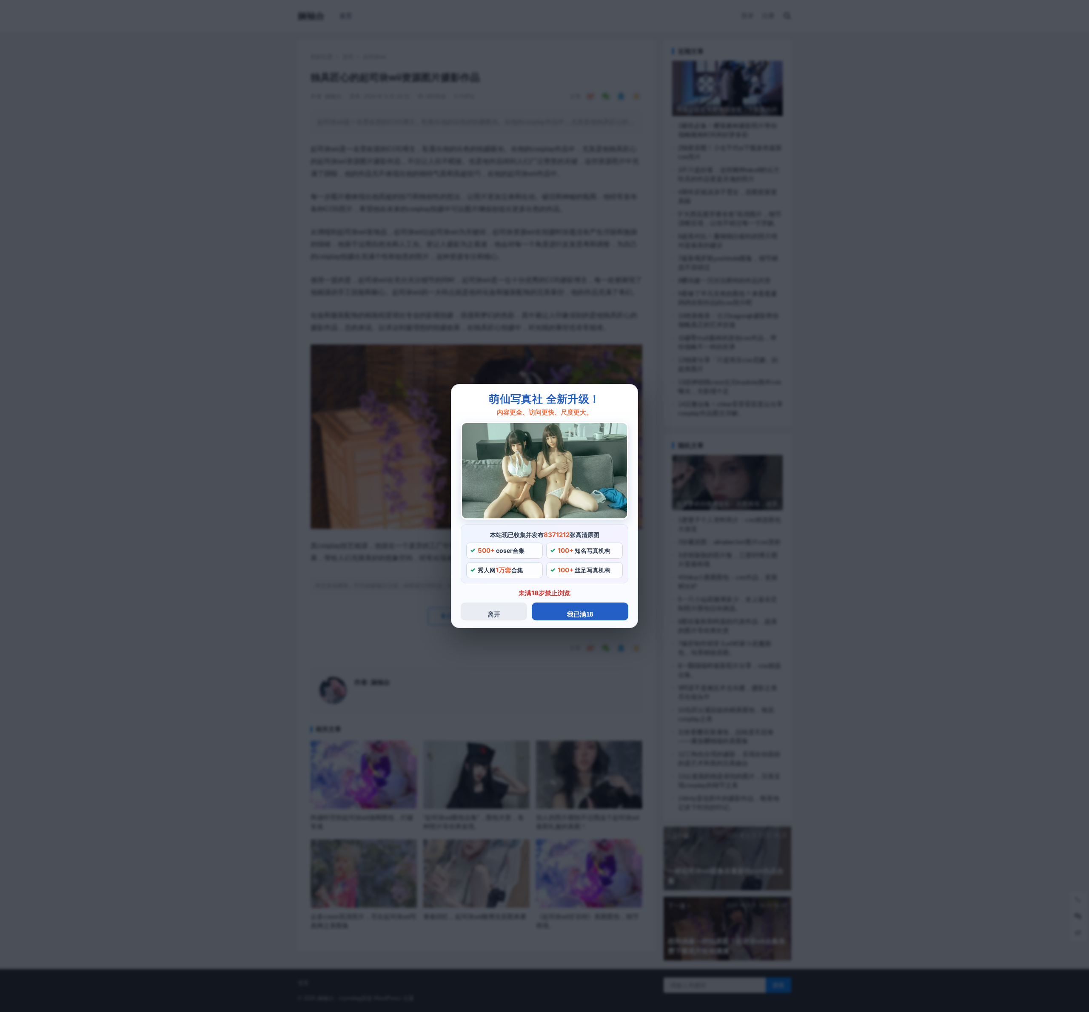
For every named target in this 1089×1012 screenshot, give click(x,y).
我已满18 (580, 614)
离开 (493, 614)
